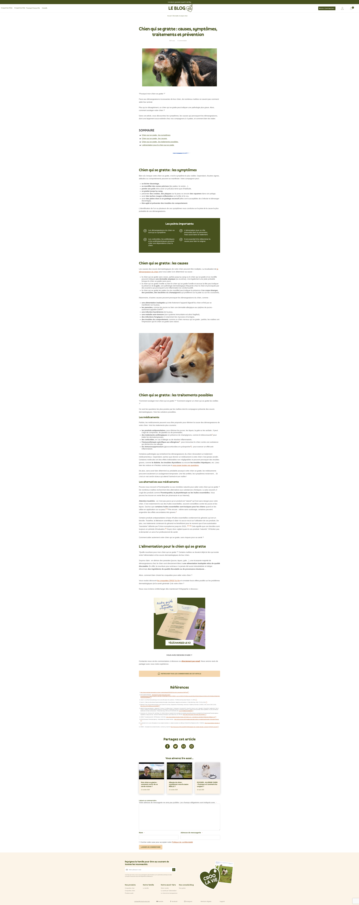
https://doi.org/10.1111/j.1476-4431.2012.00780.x (194, 714)
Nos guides (182, 888)
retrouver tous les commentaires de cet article (181, 673)
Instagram (189, 901)
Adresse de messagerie (192, 833)
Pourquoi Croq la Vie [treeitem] (33, 8)
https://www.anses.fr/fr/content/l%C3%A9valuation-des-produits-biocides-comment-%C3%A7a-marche (194, 726)
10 (190, 526)
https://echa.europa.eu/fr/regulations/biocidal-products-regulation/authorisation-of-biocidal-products (196, 719)
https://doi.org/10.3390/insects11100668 (149, 706)
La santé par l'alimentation (169, 890)
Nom (142, 833)
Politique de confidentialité (182, 842)
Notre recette (165, 888)
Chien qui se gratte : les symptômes (156, 135)
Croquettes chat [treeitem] (19, 8)
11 (166, 528)
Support (222, 901)
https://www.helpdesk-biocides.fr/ (212, 723)
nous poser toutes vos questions (185, 465)
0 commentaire (182, 40)
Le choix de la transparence (169, 893)
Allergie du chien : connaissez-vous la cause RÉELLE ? (178, 784)
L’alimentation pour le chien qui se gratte (158, 145)
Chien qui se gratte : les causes (154, 138)
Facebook (174, 901)
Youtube (160, 901)
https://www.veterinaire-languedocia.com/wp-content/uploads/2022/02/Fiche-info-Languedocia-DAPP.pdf (163, 692)
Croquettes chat (129, 888)
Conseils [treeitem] (44, 8)
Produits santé (129, 893)
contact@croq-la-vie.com (142, 901)
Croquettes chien (130, 890)
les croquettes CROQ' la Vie (168, 581)
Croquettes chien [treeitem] (6, 8)
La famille (146, 888)
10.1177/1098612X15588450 (185, 710)
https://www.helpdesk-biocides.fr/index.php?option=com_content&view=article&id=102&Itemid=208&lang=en (190, 717)
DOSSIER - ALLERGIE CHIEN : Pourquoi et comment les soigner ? (207, 784)
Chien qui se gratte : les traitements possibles (160, 142)
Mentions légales (206, 901)
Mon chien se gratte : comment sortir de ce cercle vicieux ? (149, 784)
